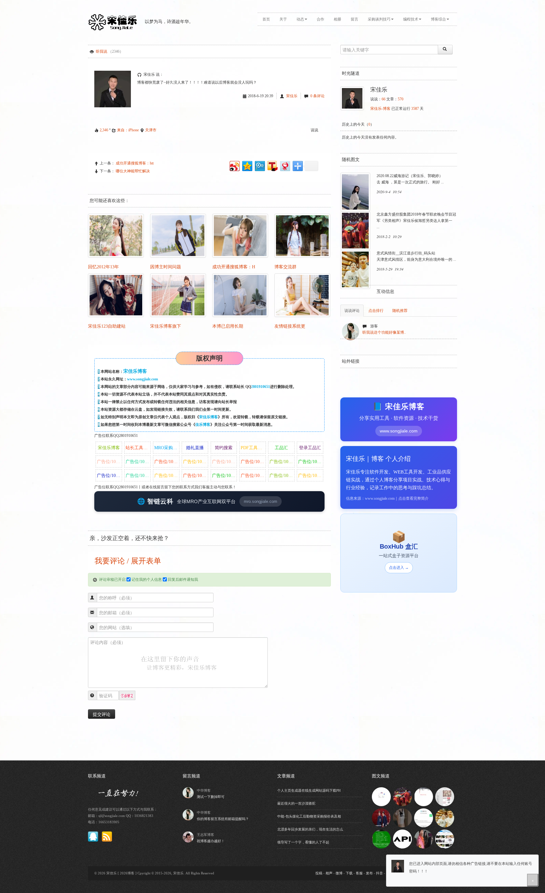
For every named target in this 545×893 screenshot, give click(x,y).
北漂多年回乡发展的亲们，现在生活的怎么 (310, 829)
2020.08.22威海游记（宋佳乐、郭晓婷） (410, 176)
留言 (354, 19)
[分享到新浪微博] (234, 165)
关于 (283, 19)
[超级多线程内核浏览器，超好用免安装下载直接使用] (381, 796)
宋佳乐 (291, 96)
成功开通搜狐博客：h (233, 267)
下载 (349, 873)
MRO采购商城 (166, 447)
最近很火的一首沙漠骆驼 (296, 803)
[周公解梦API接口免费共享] (402, 839)
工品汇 (281, 447)
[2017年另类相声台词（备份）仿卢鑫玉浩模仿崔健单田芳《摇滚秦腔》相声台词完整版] (381, 817)
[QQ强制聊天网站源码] (423, 817)
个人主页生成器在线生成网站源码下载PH (309, 790)
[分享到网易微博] (284, 165)
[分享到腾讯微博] (259, 165)
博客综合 (438, 19)
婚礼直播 (195, 447)
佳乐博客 (202, 424)
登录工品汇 (310, 447)
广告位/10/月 (109, 461)
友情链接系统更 (289, 326)
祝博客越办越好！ (211, 841)
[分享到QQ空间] (247, 165)
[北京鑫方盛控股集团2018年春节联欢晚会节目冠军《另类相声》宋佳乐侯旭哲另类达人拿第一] (402, 796)
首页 (266, 19)
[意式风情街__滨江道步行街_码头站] (444, 817)
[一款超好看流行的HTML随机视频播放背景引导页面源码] (402, 817)
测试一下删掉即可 (211, 797)
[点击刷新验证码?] (127, 695)
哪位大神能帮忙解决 (133, 171)
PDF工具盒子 (253, 447)
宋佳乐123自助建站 (107, 326)
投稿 (318, 873)
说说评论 (352, 310)
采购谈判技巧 (379, 19)
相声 (328, 873)
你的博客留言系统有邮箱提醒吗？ (223, 819)
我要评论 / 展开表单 (127, 561)
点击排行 (376, 310)
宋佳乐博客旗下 (165, 326)
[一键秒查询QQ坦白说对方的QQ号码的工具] (423, 796)
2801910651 (260, 386)
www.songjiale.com (142, 379)
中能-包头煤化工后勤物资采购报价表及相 (309, 816)
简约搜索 (223, 447)
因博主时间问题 (165, 267)
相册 (337, 19)
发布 (369, 873)
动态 (300, 19)
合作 (320, 19)
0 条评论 (317, 96)
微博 (339, 873)
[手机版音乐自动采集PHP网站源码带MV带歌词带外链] (444, 839)
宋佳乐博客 (208, 417)
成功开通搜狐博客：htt (135, 163)
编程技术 (410, 19)
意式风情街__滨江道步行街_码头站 (406, 253)
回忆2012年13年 (103, 267)
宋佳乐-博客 (380, 108)
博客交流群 (285, 267)
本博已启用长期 (227, 326)
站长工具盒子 (138, 447)
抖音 (379, 873)
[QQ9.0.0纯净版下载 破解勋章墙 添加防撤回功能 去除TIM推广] (381, 839)
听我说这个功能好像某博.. (384, 332)
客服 (359, 873)
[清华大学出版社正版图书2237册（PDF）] (444, 796)
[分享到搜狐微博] (272, 165)
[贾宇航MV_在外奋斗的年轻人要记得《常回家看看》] (423, 839)
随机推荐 (399, 310)
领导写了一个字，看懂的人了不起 (303, 842)
